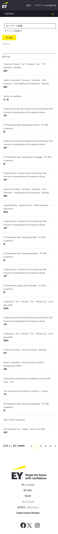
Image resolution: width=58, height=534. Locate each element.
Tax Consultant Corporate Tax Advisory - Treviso (26, 391)
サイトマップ (28, 501)
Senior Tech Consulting (14, 419)
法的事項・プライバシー (28, 507)
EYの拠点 (28, 490)
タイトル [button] (6, 56)
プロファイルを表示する (45, 5)
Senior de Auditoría (13, 96)
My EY (28, 495)
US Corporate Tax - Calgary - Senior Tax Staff (24, 429)
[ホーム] (5, 5)
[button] (29, 13)
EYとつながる (28, 484)
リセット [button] (6, 43)
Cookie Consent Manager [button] (28, 512)
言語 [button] (28, 5)
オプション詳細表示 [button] (13, 30)
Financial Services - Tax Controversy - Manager (25, 349)
